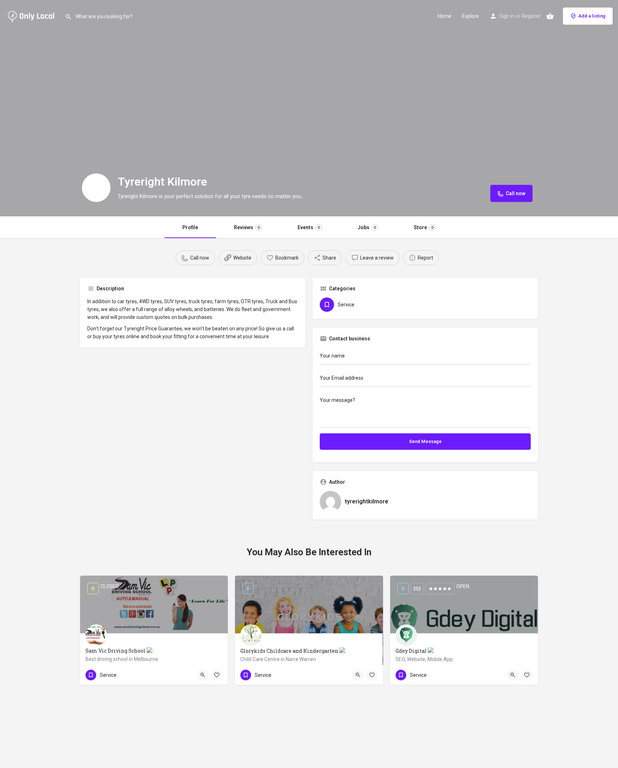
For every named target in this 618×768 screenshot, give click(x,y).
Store (423, 227)
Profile (190, 227)
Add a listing (591, 16)
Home (444, 16)
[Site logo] (32, 15)
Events (309, 227)
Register (531, 16)
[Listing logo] (96, 187)
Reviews (247, 227)
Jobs (367, 227)
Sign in (506, 16)
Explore (470, 16)
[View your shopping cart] (550, 16)
